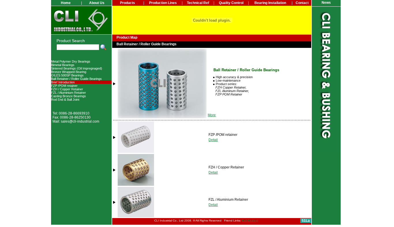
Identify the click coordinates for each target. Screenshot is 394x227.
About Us (96, 3)
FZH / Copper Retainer (67, 89)
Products (127, 3)
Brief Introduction (63, 82)
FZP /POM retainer (64, 85)
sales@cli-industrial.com (80, 121)
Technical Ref (198, 3)
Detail (213, 140)
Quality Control (231, 3)
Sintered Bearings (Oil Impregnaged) (76, 68)
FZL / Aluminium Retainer (68, 92)
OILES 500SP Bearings (67, 75)
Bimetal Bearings (62, 65)
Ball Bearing (250, 220)
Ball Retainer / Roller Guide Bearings (76, 78)
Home (66, 3)
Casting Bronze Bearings (68, 96)
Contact (302, 3)
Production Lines (163, 3)
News (326, 3)
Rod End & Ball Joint (65, 99)
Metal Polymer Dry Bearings (70, 61)
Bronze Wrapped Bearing (68, 72)
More (212, 115)
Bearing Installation (270, 3)
